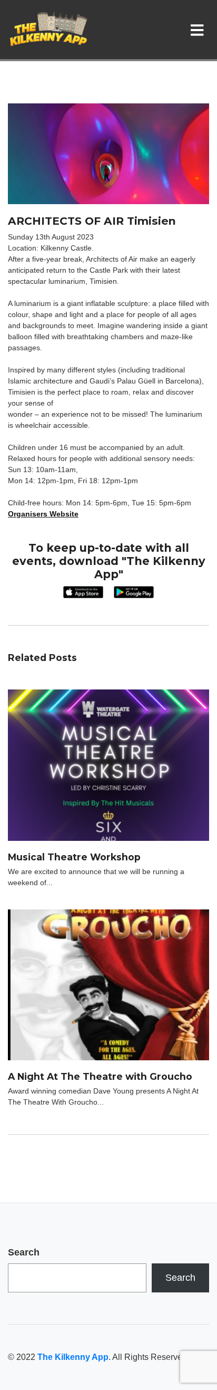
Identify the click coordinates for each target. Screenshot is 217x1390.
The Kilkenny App (72, 1357)
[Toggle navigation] (199, 29)
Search (24, 1252)
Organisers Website (43, 514)
